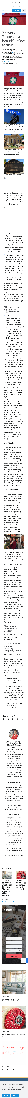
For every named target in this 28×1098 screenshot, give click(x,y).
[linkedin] (13, 901)
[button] (3, 883)
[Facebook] (3, 720)
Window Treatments (10, 57)
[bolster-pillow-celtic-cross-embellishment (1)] (14, 1006)
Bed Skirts (5, 49)
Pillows (8, 56)
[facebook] (8, 2)
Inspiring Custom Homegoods (13, 54)
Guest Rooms (14, 53)
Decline (15, 1095)
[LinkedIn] (13, 720)
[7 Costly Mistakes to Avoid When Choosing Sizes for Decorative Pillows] (7, 871)
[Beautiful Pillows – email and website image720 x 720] (14, 971)
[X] (8, 720)
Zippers (13, 59)
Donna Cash (7, 62)
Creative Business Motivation (10, 1070)
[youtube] (19, 2)
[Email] (22, 720)
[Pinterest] (17, 720)
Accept (6, 1095)
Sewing (12, 56)
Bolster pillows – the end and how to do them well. (20, 885)
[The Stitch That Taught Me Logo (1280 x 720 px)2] (14, 1041)
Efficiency (8, 53)
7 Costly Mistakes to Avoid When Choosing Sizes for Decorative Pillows (7, 887)
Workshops (8, 59)
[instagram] (12, 2)
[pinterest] (15, 2)
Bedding (10, 49)
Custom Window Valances (14, 50)
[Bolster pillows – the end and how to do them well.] (21, 871)
